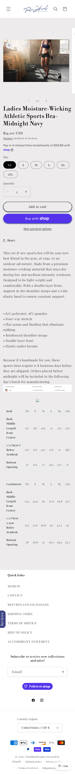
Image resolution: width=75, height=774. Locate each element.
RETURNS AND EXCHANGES (28, 605)
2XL (10, 174)
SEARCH (14, 586)
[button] (8, 9)
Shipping (8, 138)
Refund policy (34, 761)
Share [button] (11, 240)
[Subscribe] (62, 672)
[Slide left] (28, 101)
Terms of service (28, 767)
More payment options (37, 228)
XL (63, 165)
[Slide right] (46, 101)
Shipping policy (51, 767)
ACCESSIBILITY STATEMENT (28, 641)
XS (10, 165)
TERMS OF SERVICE (22, 623)
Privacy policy (54, 761)
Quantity (9, 183)
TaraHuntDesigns (35, 756)
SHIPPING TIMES (20, 614)
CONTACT (15, 595)
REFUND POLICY (20, 632)
